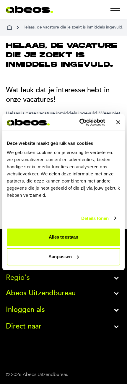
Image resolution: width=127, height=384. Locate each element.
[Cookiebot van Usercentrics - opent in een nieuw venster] (80, 122)
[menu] (115, 9)
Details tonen (95, 218)
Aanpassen (60, 256)
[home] (9, 27)
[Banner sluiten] (118, 122)
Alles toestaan (63, 236)
